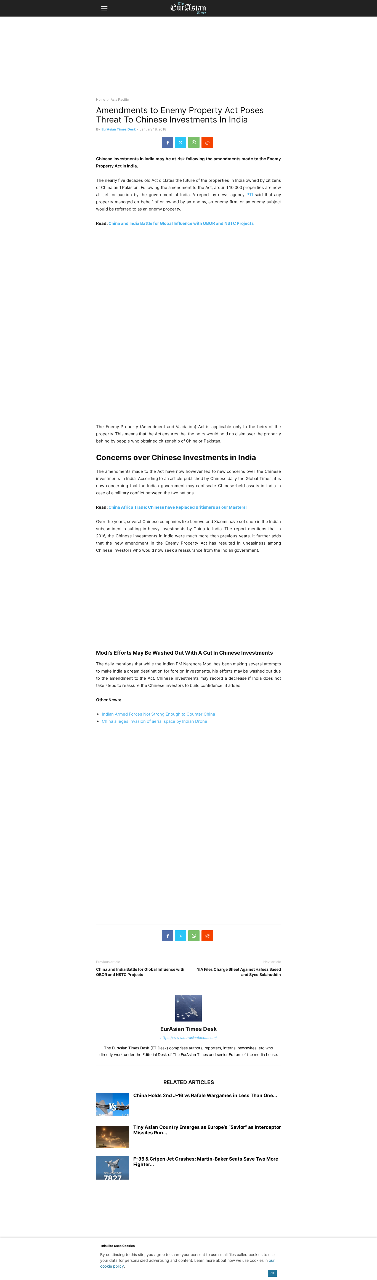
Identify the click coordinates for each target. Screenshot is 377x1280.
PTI (250, 194)
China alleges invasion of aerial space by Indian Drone (154, 721)
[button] (104, 8)
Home (100, 99)
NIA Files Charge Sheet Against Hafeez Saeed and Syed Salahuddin (239, 972)
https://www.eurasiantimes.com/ (188, 1037)
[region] (188, 59)
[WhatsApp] (194, 142)
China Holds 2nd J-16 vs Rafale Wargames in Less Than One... (205, 1095)
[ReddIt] (207, 142)
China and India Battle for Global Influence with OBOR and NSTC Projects (181, 223)
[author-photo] (188, 1021)
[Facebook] (167, 142)
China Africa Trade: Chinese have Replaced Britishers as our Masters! (177, 507)
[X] (180, 142)
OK (272, 1272)
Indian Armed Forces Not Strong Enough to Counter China (158, 714)
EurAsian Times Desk (119, 129)
